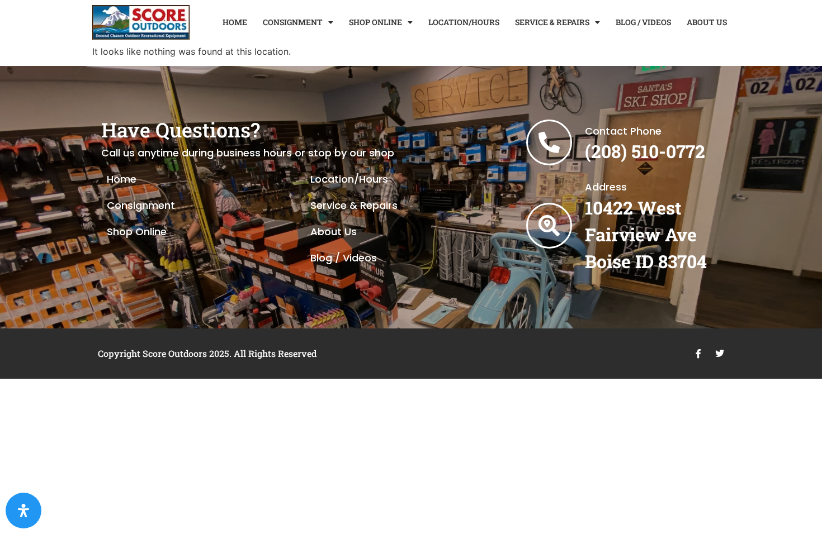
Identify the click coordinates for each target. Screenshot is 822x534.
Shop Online (137, 232)
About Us (333, 232)
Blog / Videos (343, 258)
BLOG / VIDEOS (643, 22)
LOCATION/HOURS (463, 22)
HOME (235, 22)
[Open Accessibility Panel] (23, 510)
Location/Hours (349, 179)
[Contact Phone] (549, 142)
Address (606, 187)
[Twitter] (719, 353)
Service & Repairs (354, 205)
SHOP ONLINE (375, 22)
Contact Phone (623, 131)
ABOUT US (707, 22)
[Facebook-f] (698, 353)
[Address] (549, 226)
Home (121, 179)
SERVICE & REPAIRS (552, 22)
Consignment (141, 205)
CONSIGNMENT (293, 22)
